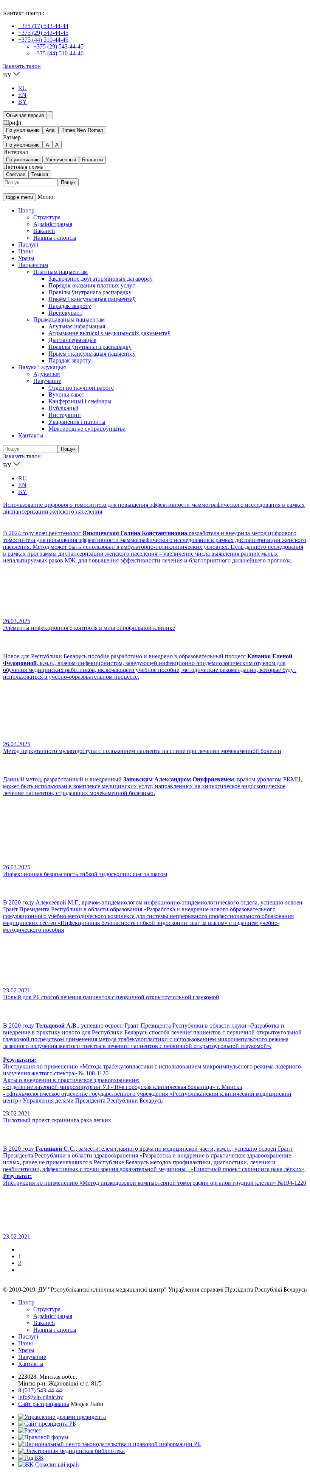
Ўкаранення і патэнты (76, 422)
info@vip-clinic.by (40, 1397)
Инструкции (64, 415)
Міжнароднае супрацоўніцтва (87, 428)
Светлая (15, 174)
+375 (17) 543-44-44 (43, 26)
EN (22, 95)
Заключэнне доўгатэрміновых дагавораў (100, 278)
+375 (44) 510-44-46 (43, 39)
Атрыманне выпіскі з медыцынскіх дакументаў (109, 333)
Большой (92, 159)
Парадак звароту (69, 306)
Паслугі (28, 244)
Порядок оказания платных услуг (91, 285)
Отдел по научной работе (81, 387)
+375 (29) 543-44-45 (43, 33)
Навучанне (47, 381)
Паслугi (28, 1336)
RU (22, 88)
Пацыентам (33, 265)
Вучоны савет (66, 394)
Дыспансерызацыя (72, 340)
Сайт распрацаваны (43, 1404)
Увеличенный (61, 159)
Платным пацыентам (60, 272)
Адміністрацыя (52, 224)
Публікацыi (63, 408)
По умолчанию (23, 130)
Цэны (25, 251)
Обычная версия (25, 115)
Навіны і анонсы (54, 237)
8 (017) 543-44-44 (40, 1390)
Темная (39, 174)
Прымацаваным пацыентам (69, 319)
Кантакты (30, 435)
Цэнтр (26, 210)
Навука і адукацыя (42, 367)
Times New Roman (82, 130)
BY (22, 101)
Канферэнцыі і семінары (80, 401)
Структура (46, 217)
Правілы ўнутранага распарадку (90, 292)
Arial (51, 130)
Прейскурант (65, 312)
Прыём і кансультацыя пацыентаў (92, 299)
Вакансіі (44, 231)
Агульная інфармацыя (76, 326)
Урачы (26, 258)
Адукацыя (46, 374)
